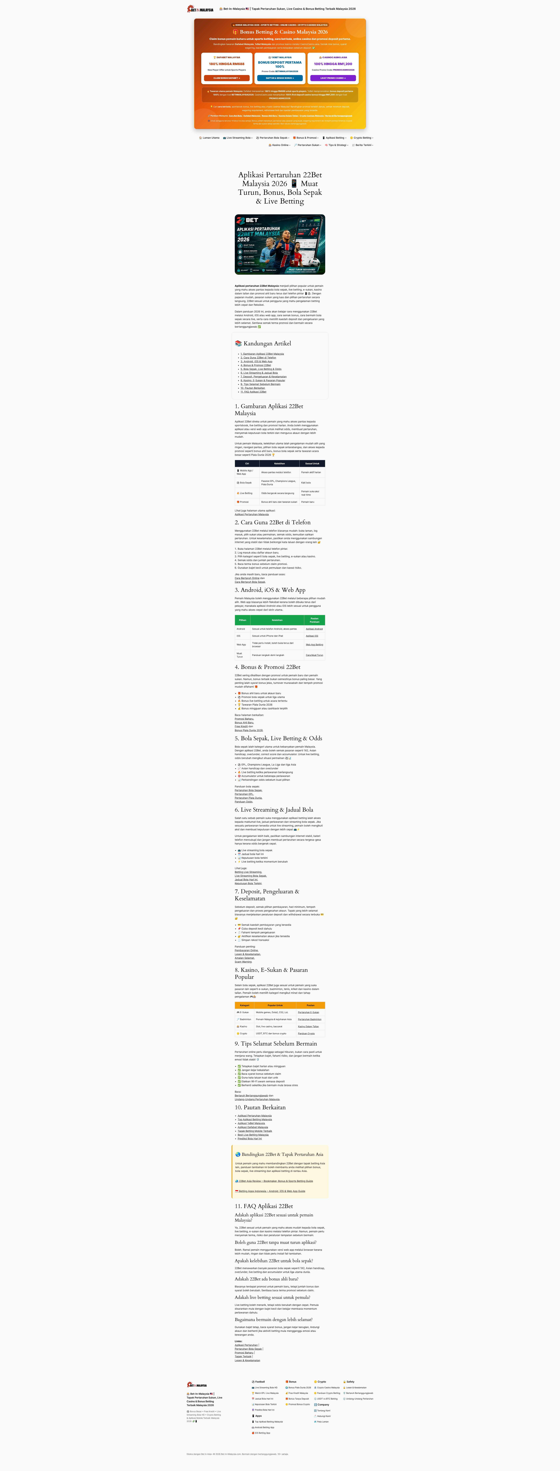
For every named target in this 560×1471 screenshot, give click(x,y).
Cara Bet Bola (235, 116)
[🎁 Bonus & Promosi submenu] (318, 137)
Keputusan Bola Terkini (248, 883)
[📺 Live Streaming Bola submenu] (252, 137)
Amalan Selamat (244, 957)
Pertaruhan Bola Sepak (248, 790)
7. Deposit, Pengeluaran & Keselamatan (264, 376)
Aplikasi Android (314, 628)
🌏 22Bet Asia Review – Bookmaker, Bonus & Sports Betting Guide (274, 1181)
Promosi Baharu (244, 718)
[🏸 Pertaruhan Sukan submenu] (320, 145)
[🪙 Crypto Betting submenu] (372, 137)
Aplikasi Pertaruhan (246, 1345)
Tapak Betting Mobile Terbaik (255, 1131)
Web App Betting (314, 644)
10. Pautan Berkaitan (253, 388)
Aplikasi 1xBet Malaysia (251, 1123)
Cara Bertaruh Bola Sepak (250, 581)
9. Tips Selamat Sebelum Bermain (260, 384)
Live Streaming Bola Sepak (250, 875)
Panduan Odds (243, 801)
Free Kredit (241, 726)
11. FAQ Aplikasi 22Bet (253, 391)
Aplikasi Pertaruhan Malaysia (252, 514)
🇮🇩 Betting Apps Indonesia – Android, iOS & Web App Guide (270, 1191)
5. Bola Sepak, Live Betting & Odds (261, 369)
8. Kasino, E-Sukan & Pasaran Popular (263, 380)
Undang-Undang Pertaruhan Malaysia (257, 1099)
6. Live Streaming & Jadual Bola (259, 372)
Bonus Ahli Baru (270, 116)
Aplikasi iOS (312, 635)
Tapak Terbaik (243, 1356)
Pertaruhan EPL (244, 794)
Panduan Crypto (306, 1033)
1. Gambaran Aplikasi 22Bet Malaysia (262, 353)
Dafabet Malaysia (252, 116)
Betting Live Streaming (248, 872)
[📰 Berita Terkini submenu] (372, 145)
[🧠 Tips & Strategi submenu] (347, 145)
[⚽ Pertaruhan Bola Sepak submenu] (288, 137)
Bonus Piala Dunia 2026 (249, 730)
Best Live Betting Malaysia (253, 1134)
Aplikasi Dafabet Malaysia (253, 1127)
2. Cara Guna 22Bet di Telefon (258, 357)
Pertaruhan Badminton (309, 1019)
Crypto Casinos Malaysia (312, 116)
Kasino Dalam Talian (289, 116)
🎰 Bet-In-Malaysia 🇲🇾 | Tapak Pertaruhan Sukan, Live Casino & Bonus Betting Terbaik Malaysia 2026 (287, 9)
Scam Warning (243, 961)
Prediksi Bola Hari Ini (250, 1138)
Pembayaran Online (246, 950)
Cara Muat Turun (314, 655)
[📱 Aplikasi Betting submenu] (345, 137)
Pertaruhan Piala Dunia (248, 797)
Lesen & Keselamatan (247, 954)
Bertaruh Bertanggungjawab (338, 116)
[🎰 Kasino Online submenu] (289, 145)
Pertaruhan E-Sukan (308, 1012)
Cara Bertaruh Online (247, 578)
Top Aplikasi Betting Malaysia (255, 1119)
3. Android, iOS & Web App (256, 361)
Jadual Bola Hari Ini (246, 879)
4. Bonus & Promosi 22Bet (256, 365)
